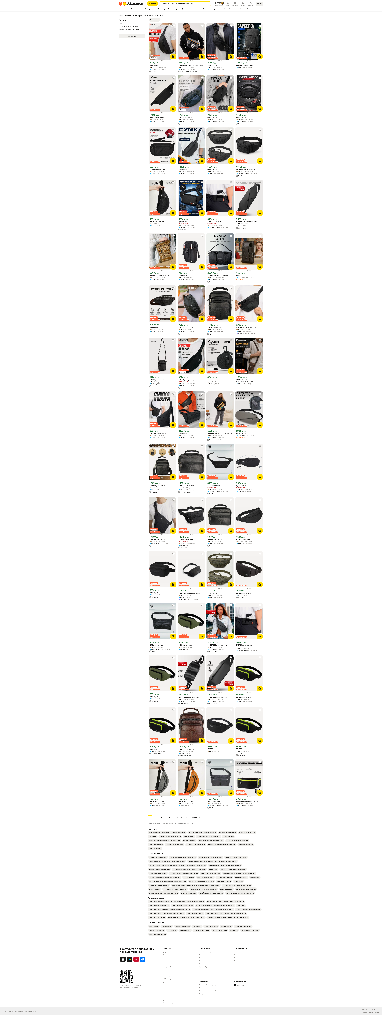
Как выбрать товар (205, 952)
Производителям (239, 958)
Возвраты (202, 964)
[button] (155, 20)
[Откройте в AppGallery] (136, 961)
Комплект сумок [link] (244, 65)
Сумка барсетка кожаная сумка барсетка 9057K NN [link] (247, 380)
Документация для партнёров (208, 991)
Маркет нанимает (239, 964)
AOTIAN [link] (181, 539)
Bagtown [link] (153, 433)
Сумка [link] (154, 65)
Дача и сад (166, 982)
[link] (167, 832)
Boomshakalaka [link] (242, 801)
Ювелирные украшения (170, 1003)
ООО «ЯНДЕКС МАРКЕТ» (371, 1010)
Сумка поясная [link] (212, 65)
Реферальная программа (242, 955)
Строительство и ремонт (171, 997)
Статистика (9, 1011)
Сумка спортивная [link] (191, 65)
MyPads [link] (210, 222)
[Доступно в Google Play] (129, 961)
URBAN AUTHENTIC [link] (185, 65)
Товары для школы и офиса (171, 988)
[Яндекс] (377, 1012)
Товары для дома (168, 970)
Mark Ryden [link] (240, 222)
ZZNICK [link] (209, 327)
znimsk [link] (238, 380)
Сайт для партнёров (205, 994)
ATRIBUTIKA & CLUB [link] (242, 327)
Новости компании (240, 952)
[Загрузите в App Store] (123, 961)
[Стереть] (209, 4)
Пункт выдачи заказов (241, 961)
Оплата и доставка (205, 955)
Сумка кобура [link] (214, 222)
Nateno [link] (239, 65)
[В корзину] (173, 57)
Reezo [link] (152, 380)
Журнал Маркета (204, 967)
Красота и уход (167, 976)
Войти (259, 4)
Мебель (165, 955)
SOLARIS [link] (152, 169)
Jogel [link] (152, 117)
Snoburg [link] (239, 169)
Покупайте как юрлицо (206, 958)
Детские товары (168, 1000)
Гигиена (165, 961)
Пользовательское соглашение (25, 1011)
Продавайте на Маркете (207, 988)
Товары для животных (170, 994)
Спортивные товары (169, 991)
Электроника (167, 964)
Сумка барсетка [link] (186, 327)
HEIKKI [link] (152, 65)
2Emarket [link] (153, 275)
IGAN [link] (208, 486)
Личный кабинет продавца (207, 985)
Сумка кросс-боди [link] (245, 169)
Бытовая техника (168, 958)
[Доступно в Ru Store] (142, 961)
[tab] (124, 9)
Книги (164, 985)
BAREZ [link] (152, 327)
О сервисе (202, 961)
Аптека (165, 973)
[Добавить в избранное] (173, 25)
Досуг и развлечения (169, 952)
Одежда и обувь (168, 967)
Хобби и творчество (169, 979)
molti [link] (152, 222)
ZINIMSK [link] (152, 486)
